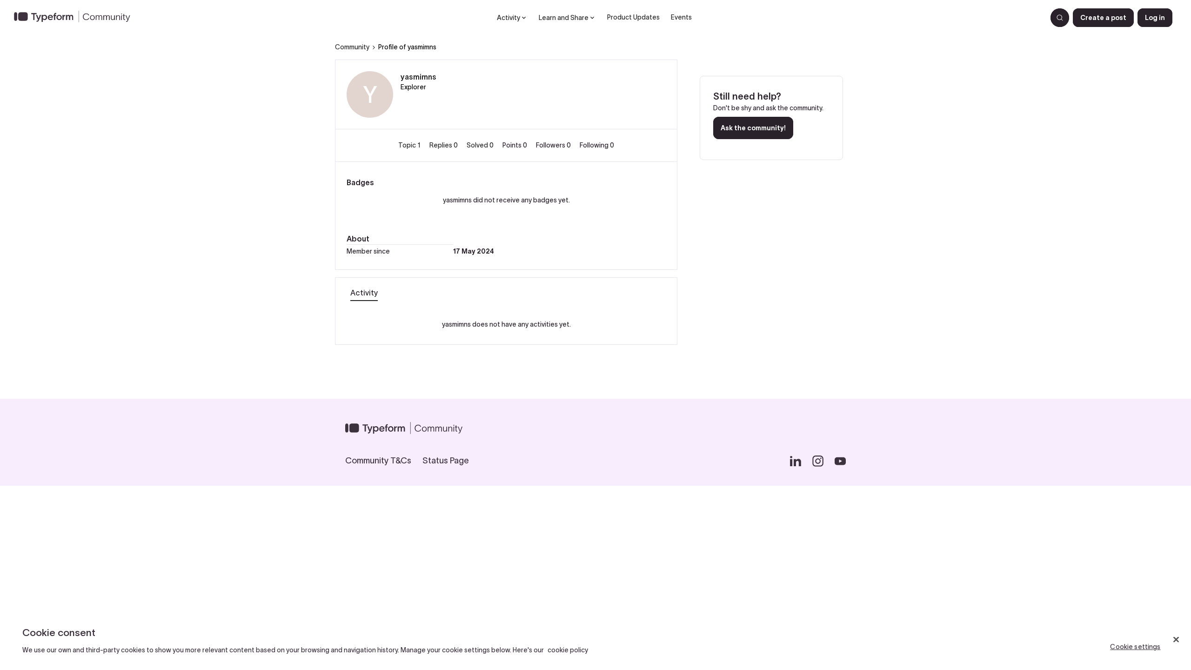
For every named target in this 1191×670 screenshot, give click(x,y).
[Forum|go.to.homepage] (76, 18)
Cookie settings (1135, 646)
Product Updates (633, 17)
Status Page (445, 460)
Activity (364, 292)
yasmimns (418, 77)
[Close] (1176, 639)
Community (352, 47)
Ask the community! (753, 128)
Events (681, 17)
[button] (1103, 17)
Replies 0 (444, 145)
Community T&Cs (378, 460)
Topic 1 (410, 145)
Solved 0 (481, 145)
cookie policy (568, 650)
